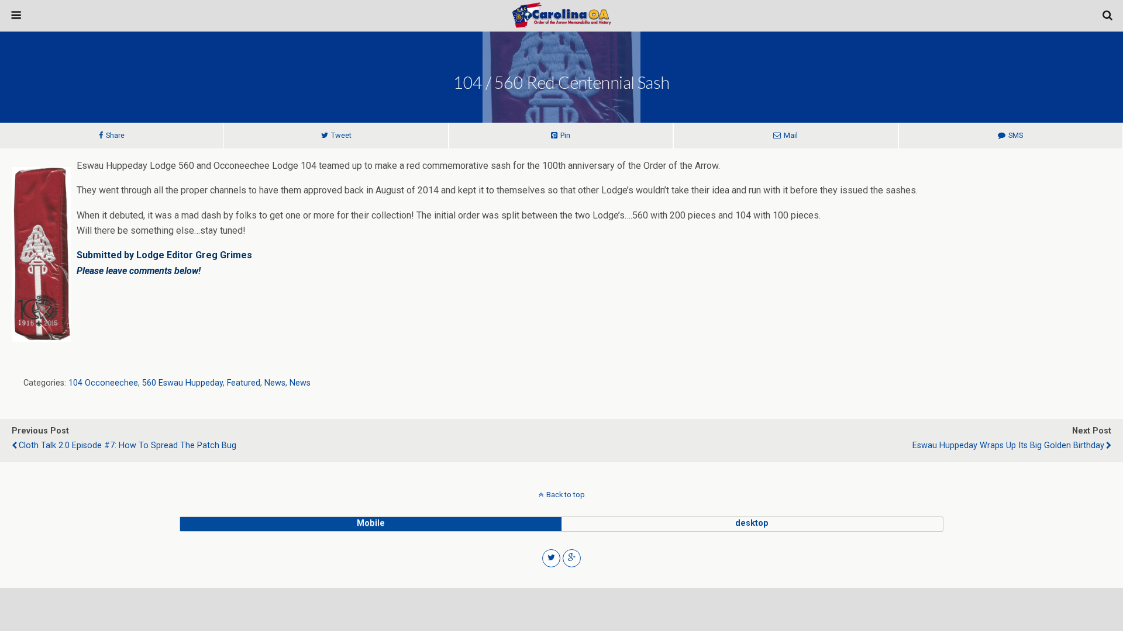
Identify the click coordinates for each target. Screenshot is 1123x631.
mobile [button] (371, 523)
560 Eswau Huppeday (182, 383)
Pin (565, 135)
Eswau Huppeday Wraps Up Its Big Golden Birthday (1008, 445)
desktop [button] (752, 523)
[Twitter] (551, 558)
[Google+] (572, 558)
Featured (243, 383)
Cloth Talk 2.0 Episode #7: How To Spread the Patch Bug (127, 445)
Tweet (341, 135)
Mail (791, 135)
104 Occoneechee (103, 383)
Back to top (565, 494)
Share (115, 135)
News (274, 383)
